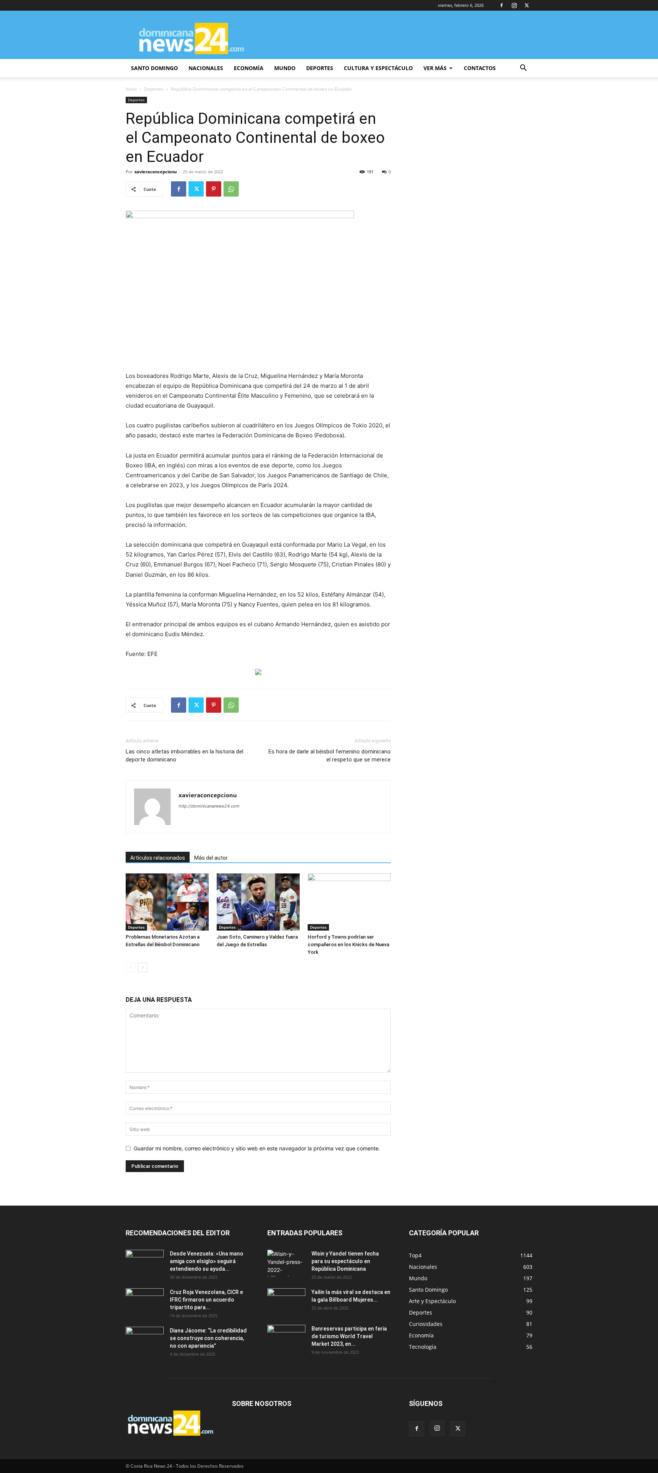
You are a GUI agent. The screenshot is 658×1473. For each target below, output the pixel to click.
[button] (523, 68)
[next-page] (142, 967)
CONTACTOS (480, 68)
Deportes (154, 89)
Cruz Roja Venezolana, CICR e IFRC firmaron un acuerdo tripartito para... (206, 1299)
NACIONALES (205, 68)
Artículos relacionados (157, 858)
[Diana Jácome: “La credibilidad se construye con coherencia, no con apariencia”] (145, 1340)
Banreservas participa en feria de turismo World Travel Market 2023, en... (349, 1336)
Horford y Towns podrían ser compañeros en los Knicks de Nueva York (348, 944)
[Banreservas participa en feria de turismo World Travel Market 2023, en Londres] (286, 1338)
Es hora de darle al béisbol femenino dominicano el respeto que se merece (329, 755)
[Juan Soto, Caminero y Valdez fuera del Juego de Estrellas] (258, 902)
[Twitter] (526, 5)
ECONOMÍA (249, 68)
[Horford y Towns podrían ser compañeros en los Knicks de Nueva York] (349, 902)
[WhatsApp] (231, 189)
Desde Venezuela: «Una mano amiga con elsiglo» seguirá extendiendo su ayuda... (206, 1261)
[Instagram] (514, 5)
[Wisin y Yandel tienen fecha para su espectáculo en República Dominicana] (286, 1263)
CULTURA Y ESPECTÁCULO (378, 68)
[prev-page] (130, 967)
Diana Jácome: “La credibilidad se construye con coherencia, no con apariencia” (208, 1338)
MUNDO (284, 68)
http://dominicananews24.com (209, 806)
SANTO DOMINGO (154, 68)
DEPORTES (319, 68)
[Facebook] (501, 5)
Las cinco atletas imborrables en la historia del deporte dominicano (184, 755)
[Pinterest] (213, 189)
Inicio (131, 89)
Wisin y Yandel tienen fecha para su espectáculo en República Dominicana (345, 1261)
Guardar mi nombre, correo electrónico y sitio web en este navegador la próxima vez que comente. (257, 1148)
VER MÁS (435, 68)
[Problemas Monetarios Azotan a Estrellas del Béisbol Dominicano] (167, 902)
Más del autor (211, 858)
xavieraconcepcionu (155, 171)
